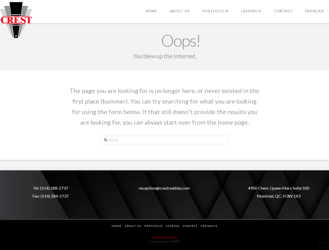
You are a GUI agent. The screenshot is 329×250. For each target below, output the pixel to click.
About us (133, 225)
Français (209, 225)
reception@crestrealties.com (164, 188)
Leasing (173, 225)
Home (117, 225)
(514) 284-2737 (55, 195)
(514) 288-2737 (54, 188)
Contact (190, 225)
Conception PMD (164, 241)
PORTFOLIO (153, 225)
